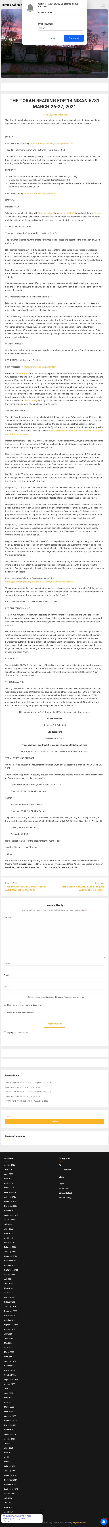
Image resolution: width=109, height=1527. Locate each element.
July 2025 (8, 1224)
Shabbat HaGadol (46, 213)
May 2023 (8, 1343)
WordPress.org (65, 1197)
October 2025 (10, 1210)
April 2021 (8, 1457)
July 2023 (8, 1334)
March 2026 (9, 1188)
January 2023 (10, 1361)
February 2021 (10, 1466)
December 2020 (10, 1475)
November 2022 (10, 1370)
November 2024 (10, 1261)
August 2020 (9, 1493)
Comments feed (65, 1193)
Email (7, 975)
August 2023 (9, 1329)
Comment (8, 917)
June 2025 (8, 1229)
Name (7, 963)
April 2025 (8, 1238)
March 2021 (9, 1462)
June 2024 (8, 1283)
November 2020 (10, 1480)
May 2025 (8, 1233)
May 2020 (8, 1507)
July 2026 (8, 1169)
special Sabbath (67, 213)
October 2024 (10, 1265)
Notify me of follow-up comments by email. (24, 1005)
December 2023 (10, 1311)
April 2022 (8, 1402)
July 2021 (8, 1443)
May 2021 (8, 1452)
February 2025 (10, 1247)
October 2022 (10, 1375)
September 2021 (11, 1434)
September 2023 (11, 1325)
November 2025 (10, 1206)
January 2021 (10, 1471)
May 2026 (8, 1179)
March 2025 (9, 1242)
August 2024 (9, 1274)
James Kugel (21, 373)
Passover (98, 213)
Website (7, 987)
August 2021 (9, 1439)
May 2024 (8, 1288)
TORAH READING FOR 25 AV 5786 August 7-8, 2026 (26, 1101)
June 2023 (8, 1338)
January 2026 (10, 1197)
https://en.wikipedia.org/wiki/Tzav (40, 193)
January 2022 (10, 1416)
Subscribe (74, 38)
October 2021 (10, 1430)
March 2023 (9, 1352)
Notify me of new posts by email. (20, 1013)
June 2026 (8, 1174)
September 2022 (11, 1379)
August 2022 (9, 1384)
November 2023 (10, 1315)
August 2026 (9, 1165)
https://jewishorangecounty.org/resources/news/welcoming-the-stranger (39, 581)
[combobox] (43, 28)
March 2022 (9, 1407)
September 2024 (11, 1270)
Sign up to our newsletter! (17, 1032)
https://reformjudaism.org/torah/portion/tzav (51, 143)
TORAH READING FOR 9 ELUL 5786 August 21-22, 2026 (28, 1083)
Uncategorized (65, 1169)
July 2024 (8, 1279)
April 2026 (8, 1183)
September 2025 (11, 1215)
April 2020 (8, 1512)
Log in (61, 1184)
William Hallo (30, 400)
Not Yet (52, 38)
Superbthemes (79, 1522)
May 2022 (8, 1398)
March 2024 (9, 1297)
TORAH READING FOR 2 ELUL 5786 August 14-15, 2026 (28, 1092)
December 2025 (10, 1201)
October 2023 (10, 1320)
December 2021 (10, 1420)
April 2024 (8, 1293)
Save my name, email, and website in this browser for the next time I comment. (56, 997)
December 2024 (10, 1256)
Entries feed (63, 1188)
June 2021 (8, 1448)
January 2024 (10, 1306)
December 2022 (10, 1366)
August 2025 (9, 1220)
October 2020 (10, 1484)
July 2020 (8, 1498)
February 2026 (10, 1192)
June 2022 (8, 1393)
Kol (60, 1165)
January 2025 (10, 1252)
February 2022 (10, 1411)
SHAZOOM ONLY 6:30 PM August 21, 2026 (22, 1087)
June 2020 (8, 1503)
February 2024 (10, 1302)
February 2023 (10, 1357)
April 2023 (8, 1347)
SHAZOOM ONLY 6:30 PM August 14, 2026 (22, 1096)
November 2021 (10, 1425)
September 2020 (11, 1489)
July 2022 (8, 1388)
